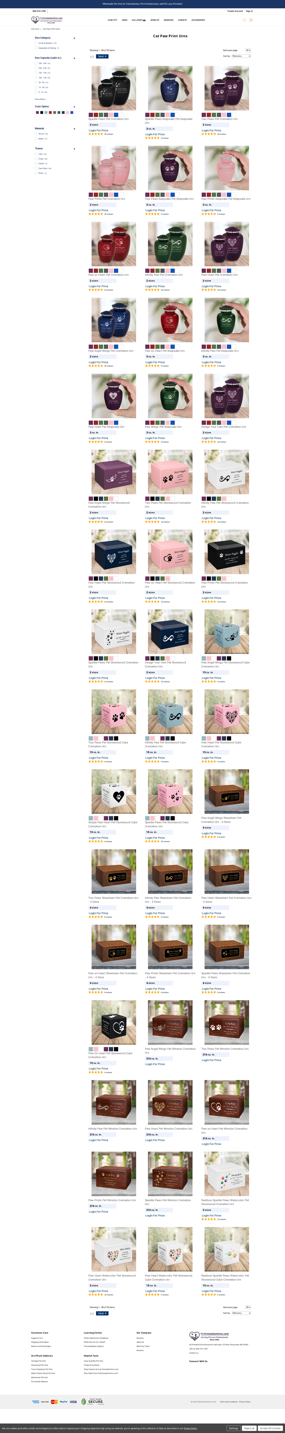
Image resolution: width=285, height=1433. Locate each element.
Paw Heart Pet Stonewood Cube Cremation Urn (221, 744)
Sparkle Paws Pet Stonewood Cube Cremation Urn (167, 824)
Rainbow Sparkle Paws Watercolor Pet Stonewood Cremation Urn (225, 1202)
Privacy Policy (244, 1402)
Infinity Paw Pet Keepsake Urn (219, 350)
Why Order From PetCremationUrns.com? (101, 1373)
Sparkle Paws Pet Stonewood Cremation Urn (113, 664)
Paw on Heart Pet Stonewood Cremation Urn (170, 584)
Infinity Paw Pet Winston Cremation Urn (112, 1128)
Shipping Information (40, 1342)
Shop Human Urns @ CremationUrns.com (101, 1369)
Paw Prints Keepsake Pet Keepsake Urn (225, 199)
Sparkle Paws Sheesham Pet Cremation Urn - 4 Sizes (225, 975)
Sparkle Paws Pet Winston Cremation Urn (168, 1202)
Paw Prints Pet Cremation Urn (106, 199)
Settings (233, 1428)
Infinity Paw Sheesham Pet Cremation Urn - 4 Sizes (168, 900)
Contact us (193, 1353)
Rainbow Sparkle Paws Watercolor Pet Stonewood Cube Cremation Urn (225, 1277)
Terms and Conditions (229, 1402)
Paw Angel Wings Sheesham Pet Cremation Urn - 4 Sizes (221, 820)
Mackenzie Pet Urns (39, 1377)
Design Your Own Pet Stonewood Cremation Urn (165, 664)
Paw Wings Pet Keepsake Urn (163, 426)
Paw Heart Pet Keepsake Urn (106, 426)
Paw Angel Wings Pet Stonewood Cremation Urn (109, 504)
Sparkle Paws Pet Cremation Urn (108, 119)
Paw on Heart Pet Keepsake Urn (165, 350)
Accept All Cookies (270, 1428)
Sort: (226, 56)
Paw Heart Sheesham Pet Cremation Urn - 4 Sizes (226, 900)
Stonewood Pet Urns (39, 1365)
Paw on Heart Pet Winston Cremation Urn (224, 1130)
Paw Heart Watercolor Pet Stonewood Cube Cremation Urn (168, 1277)
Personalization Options (94, 1346)
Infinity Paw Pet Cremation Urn (164, 275)
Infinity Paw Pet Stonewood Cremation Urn (225, 504)
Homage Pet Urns (38, 1361)
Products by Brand (91, 1365)
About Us (140, 1342)
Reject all (249, 1428)
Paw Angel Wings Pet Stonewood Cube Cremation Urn (225, 664)
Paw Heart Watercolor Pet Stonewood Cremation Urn (112, 1277)
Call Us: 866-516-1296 (198, 1349)
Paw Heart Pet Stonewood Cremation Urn (111, 584)
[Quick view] (135, 70)
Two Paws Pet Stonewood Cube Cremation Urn (108, 744)
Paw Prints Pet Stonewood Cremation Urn (224, 584)
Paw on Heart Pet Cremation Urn (108, 275)
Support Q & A (37, 1338)
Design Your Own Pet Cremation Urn (223, 426)
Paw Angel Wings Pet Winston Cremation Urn (170, 1051)
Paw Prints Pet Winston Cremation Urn (112, 1200)
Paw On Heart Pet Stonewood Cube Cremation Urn (110, 1055)
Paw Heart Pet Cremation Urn (219, 275)
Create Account (235, 11)
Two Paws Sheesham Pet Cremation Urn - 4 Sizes (113, 900)
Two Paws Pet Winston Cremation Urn (224, 1049)
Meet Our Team (143, 1346)
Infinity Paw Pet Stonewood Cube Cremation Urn (165, 744)
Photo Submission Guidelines (96, 1338)
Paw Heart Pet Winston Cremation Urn (168, 1128)
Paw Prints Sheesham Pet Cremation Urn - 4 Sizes (170, 975)
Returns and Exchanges (41, 1346)
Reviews (140, 1338)
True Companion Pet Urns (42, 1369)
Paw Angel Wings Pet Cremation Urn (110, 350)
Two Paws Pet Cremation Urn (219, 119)
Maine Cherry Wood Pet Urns (43, 1373)
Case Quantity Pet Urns (93, 1361)
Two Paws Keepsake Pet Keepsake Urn (169, 199)
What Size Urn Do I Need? (94, 1342)
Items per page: (230, 50)
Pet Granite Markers (39, 1381)
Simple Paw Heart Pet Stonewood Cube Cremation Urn (112, 824)
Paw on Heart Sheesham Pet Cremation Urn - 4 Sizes (112, 975)
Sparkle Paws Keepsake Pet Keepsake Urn (168, 121)
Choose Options (114, 97)
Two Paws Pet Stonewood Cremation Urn (168, 504)
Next (101, 56)
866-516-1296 (39, 11)
